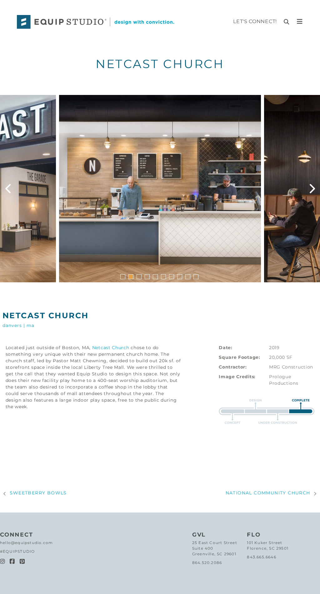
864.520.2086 (207, 562)
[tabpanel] (160, 188)
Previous (7, 188)
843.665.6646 (261, 557)
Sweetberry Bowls (38, 493)
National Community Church (268, 493)
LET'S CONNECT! (255, 21)
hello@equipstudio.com (26, 542)
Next (312, 188)
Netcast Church (110, 347)
